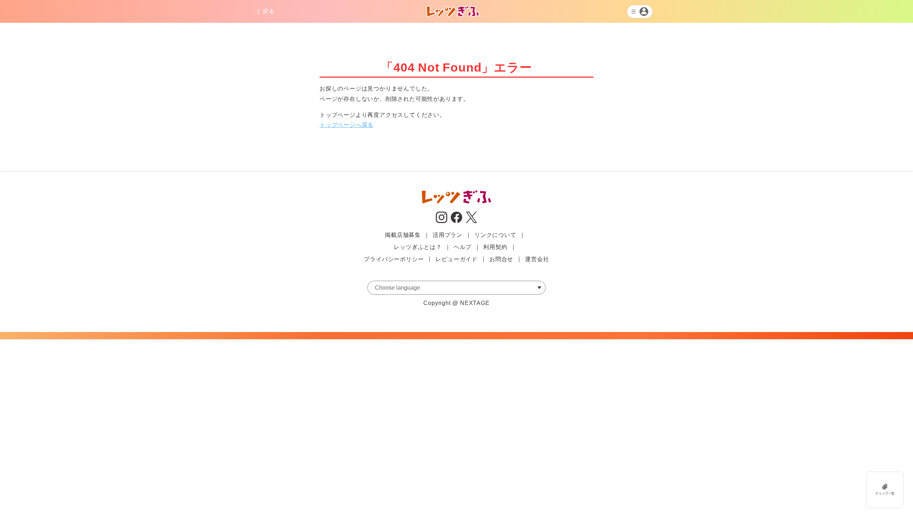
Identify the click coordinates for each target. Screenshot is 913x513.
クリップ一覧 (884, 493)
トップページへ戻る (346, 125)
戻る (268, 11)
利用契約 (495, 247)
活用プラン (448, 235)
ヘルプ (462, 247)
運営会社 (537, 259)
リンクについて (495, 235)
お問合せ (501, 259)
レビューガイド (456, 259)
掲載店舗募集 (403, 235)
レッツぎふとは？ (418, 247)
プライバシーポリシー (394, 259)
